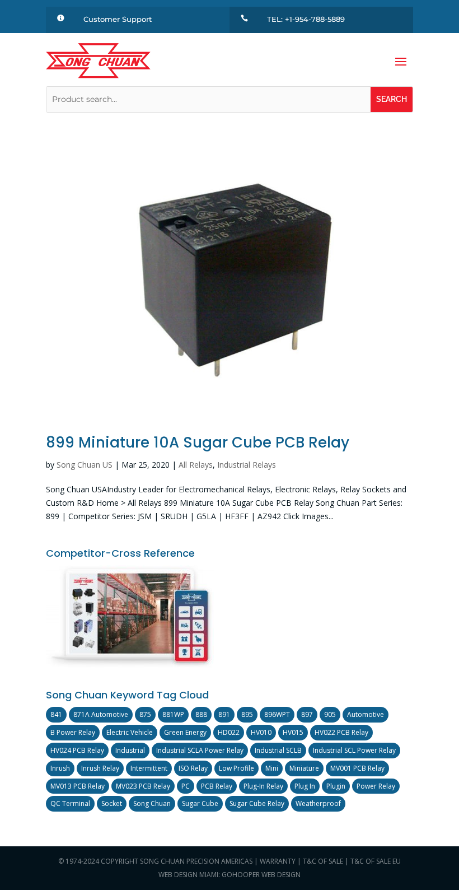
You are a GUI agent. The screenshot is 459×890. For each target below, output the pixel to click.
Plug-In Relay (263, 786)
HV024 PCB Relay (77, 750)
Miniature (304, 768)
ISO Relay (193, 768)
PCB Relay (216, 786)
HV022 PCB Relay (341, 732)
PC (185, 786)
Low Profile (236, 768)
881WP (173, 714)
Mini (271, 768)
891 (224, 714)
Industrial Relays (246, 464)
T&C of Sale (323, 861)
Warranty (278, 861)
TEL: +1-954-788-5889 (306, 19)
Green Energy (185, 732)
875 (145, 714)
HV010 (261, 732)
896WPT (277, 714)
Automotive (365, 714)
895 (247, 714)
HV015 (293, 732)
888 (201, 714)
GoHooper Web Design (261, 874)
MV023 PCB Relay (143, 786)
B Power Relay (72, 732)
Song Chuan (152, 803)
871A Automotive (100, 714)
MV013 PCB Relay (77, 786)
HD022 (229, 732)
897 (307, 714)
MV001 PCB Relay (357, 768)
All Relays (196, 464)
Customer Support (117, 19)
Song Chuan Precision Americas (196, 861)
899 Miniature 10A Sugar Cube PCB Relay (197, 442)
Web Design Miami (188, 874)
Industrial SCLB (278, 750)
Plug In (304, 786)
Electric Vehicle (129, 732)
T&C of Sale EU (375, 861)
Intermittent (148, 768)
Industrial (130, 750)
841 (56, 714)
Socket (111, 803)
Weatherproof (318, 803)
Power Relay (376, 786)
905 (330, 714)
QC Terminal (70, 803)
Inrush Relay (100, 768)
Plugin (335, 786)
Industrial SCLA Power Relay (199, 750)
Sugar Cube (200, 803)
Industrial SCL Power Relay (354, 750)
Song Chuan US (85, 464)
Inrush (60, 768)
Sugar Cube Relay (257, 803)
